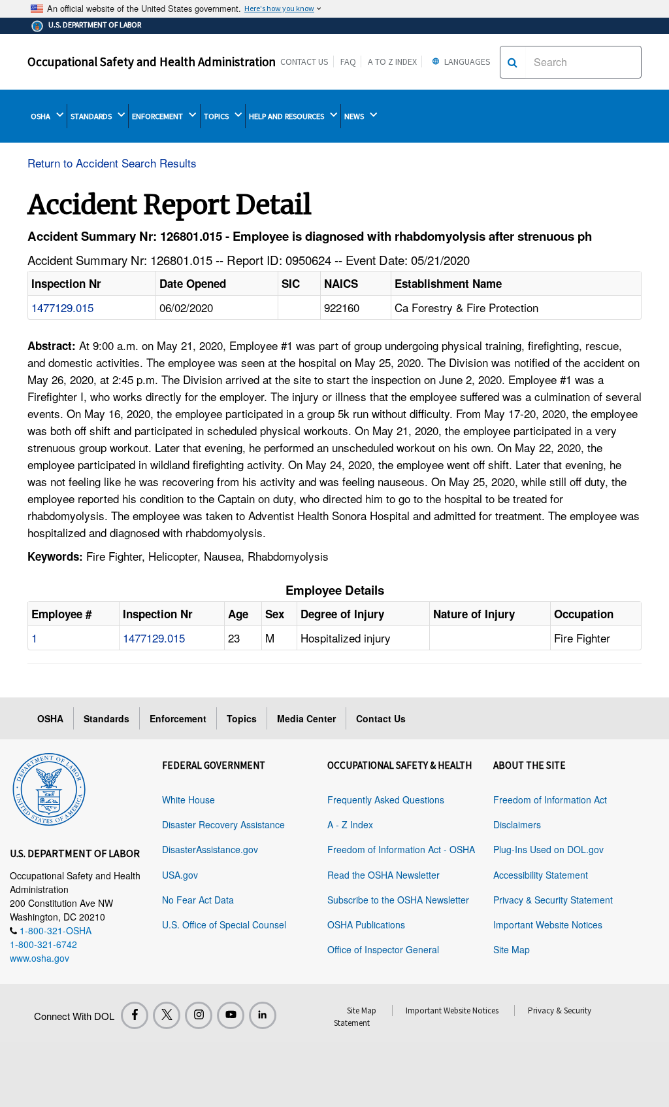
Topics (242, 718)
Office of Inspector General (383, 949)
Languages (466, 61)
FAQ (348, 61)
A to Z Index (392, 61)
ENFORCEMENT (158, 116)
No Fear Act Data (198, 899)
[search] (512, 62)
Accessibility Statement (540, 874)
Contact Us (304, 61)
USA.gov (180, 874)
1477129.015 (62, 307)
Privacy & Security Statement (553, 899)
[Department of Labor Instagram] (198, 1015)
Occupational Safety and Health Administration (151, 61)
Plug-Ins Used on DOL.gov (548, 849)
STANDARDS (92, 116)
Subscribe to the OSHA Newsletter (398, 899)
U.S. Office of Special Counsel (224, 924)
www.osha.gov (39, 957)
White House (188, 799)
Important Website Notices (547, 924)
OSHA (41, 116)
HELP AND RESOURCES (287, 116)
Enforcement (178, 718)
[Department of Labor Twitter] (166, 1015)
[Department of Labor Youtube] (230, 1015)
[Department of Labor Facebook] (134, 1015)
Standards (106, 718)
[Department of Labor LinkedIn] (262, 1015)
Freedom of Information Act (550, 799)
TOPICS (217, 116)
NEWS (355, 116)
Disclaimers (517, 824)
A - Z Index (350, 824)
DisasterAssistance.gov (210, 849)
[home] (49, 787)
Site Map (511, 949)
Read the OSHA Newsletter (383, 874)
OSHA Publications (366, 924)
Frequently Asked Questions (385, 799)
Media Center (306, 718)
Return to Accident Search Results (112, 162)
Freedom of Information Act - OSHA (401, 849)
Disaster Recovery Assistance (223, 824)
